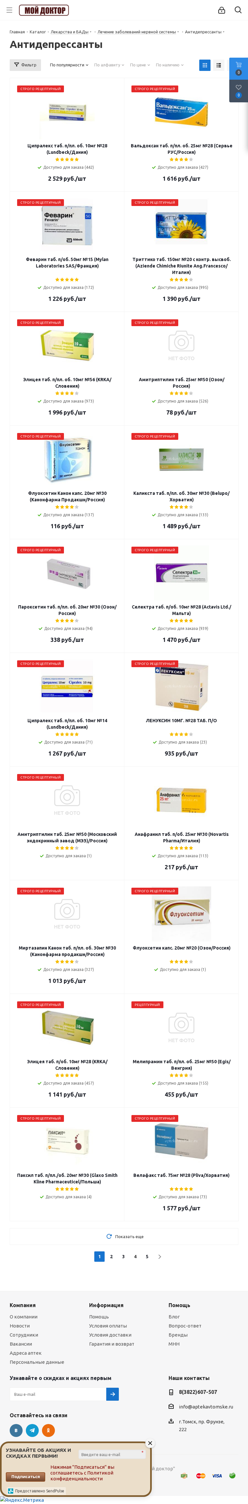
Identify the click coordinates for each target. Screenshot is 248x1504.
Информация (106, 1305)
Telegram (32, 1430)
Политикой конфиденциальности (81, 1475)
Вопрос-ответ (185, 1325)
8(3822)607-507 (198, 1392)
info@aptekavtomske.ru (206, 1406)
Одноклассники (48, 1430)
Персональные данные (37, 1362)
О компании (23, 1316)
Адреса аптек (26, 1353)
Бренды (178, 1335)
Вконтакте (16, 1430)
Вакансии (21, 1344)
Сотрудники (24, 1335)
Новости (20, 1325)
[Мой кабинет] (221, 10)
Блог (174, 1316)
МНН (174, 1344)
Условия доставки (110, 1335)
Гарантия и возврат (111, 1344)
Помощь (99, 1316)
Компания (23, 1305)
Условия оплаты (108, 1325)
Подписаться (25, 1476)
